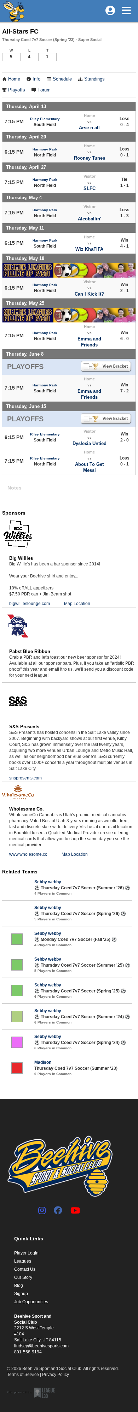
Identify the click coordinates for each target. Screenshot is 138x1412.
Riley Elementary (45, 119)
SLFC (90, 188)
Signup (21, 1293)
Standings (94, 79)
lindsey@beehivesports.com (41, 1345)
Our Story (23, 1277)
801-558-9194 (28, 1351)
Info (36, 79)
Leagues (22, 1261)
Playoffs (16, 90)
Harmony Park (45, 149)
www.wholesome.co (28, 854)
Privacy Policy (55, 1374)
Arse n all (89, 127)
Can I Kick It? (89, 294)
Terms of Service (23, 1374)
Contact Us (24, 1269)
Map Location (77, 603)
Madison (42, 1062)
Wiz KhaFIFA (89, 249)
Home (14, 79)
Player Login (26, 1253)
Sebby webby (47, 881)
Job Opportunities (31, 1301)
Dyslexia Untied (90, 443)
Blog (18, 1285)
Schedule (62, 79)
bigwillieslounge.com (29, 603)
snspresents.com (25, 778)
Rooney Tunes (89, 158)
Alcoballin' (89, 218)
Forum (44, 90)
